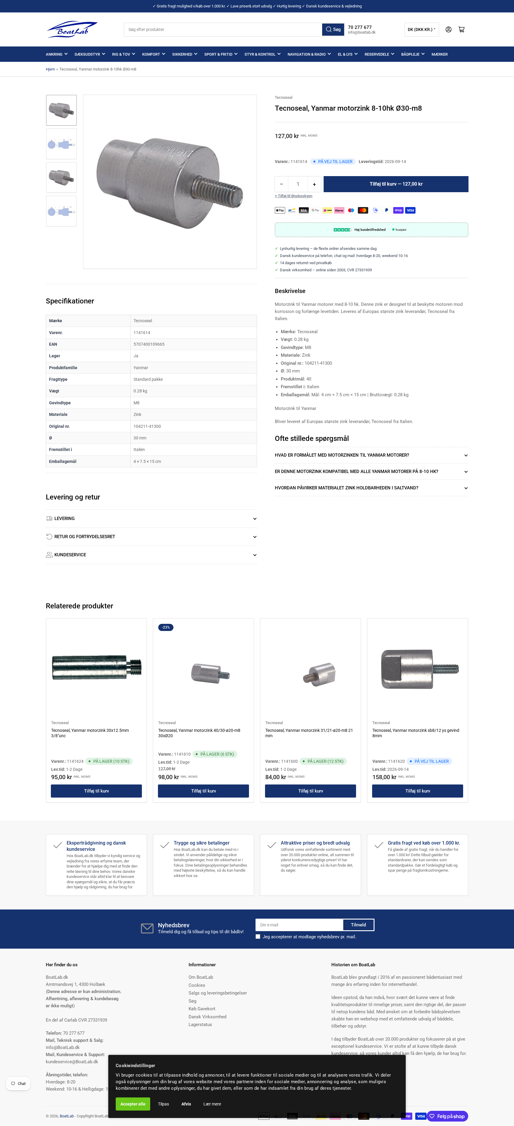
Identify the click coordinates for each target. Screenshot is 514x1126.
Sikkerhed (182, 54)
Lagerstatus (200, 1024)
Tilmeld (358, 925)
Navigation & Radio (307, 54)
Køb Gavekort (202, 1008)
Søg (192, 1001)
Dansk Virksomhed (207, 1016)
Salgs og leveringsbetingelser (218, 993)
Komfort (151, 54)
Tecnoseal (283, 97)
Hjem (50, 69)
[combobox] (234, 30)
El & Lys (345, 54)
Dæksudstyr (87, 54)
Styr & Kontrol (260, 54)
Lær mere (212, 1104)
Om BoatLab (201, 977)
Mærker (440, 54)
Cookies (197, 985)
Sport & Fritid (218, 54)
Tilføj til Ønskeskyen (295, 196)
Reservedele (377, 54)
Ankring (54, 54)
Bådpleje (410, 54)
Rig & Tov (121, 54)
